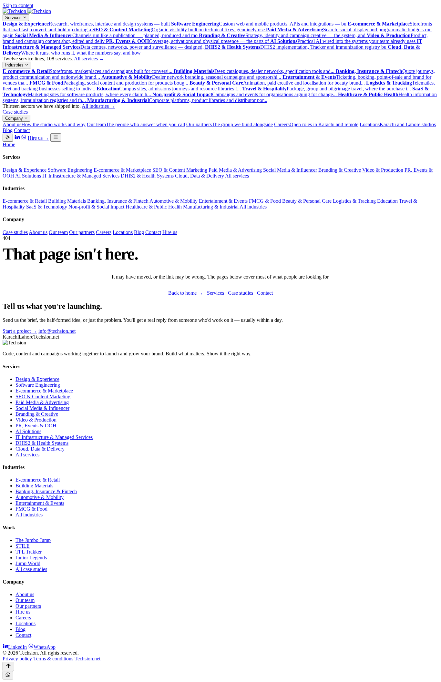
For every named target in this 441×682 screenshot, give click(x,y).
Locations (398, 124)
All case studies (31, 569)
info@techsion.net (57, 331)
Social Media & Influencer (290, 170)
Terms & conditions (53, 658)
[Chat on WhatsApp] (8, 675)
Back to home (185, 293)
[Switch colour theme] (8, 138)
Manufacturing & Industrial (211, 206)
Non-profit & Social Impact (96, 206)
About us (44, 124)
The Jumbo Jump (33, 540)
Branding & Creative (339, 170)
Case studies (15, 112)
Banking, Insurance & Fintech (118, 201)
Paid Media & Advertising (235, 170)
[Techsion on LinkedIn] (17, 138)
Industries (15, 65)
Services (14, 17)
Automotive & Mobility (173, 201)
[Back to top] (8, 666)
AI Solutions (28, 175)
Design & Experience (24, 170)
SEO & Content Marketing (179, 170)
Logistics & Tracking (354, 201)
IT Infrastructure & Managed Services (80, 175)
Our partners (229, 124)
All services (89, 58)
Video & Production (382, 170)
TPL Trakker (28, 552)
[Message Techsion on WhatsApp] (23, 138)
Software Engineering (70, 170)
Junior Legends (31, 557)
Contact (22, 130)
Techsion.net (87, 658)
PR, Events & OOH (35, 425)
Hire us (38, 138)
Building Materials (67, 201)
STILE (22, 546)
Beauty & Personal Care (307, 201)
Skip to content (18, 5)
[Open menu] (55, 137)
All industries (98, 106)
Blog (8, 130)
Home (9, 144)
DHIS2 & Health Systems (147, 175)
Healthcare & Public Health (154, 206)
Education (387, 201)
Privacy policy (17, 658)
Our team (136, 124)
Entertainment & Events (223, 201)
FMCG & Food (265, 201)
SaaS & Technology (46, 206)
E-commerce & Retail (25, 201)
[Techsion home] (27, 11)
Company (14, 118)
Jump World (27, 563)
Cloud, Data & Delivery (199, 175)
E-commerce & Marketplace (122, 170)
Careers (316, 124)
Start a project (20, 331)
